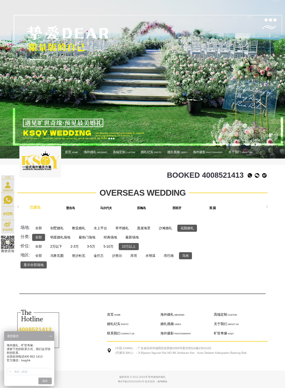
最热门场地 (87, 237)
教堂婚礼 (78, 228)
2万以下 (56, 246)
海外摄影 (208, 152)
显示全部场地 (34, 265)
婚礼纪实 (151, 152)
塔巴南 (169, 255)
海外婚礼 (95, 152)
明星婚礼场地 (60, 237)
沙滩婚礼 (165, 228)
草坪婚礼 (122, 228)
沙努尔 (117, 255)
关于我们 (240, 152)
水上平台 (100, 228)
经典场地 (110, 237)
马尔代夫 (106, 208)
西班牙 (177, 208)
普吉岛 (70, 208)
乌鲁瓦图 (57, 255)
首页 (71, 152)
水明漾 (150, 255)
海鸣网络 (162, 381)
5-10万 (108, 246)
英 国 (212, 208)
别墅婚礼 (57, 228)
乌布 (185, 255)
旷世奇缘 (224, 333)
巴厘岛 (35, 207)
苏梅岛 (141, 208)
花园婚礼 (187, 228)
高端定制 (124, 152)
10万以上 (129, 246)
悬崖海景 (143, 228)
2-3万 (75, 246)
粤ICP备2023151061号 (131, 381)
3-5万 (91, 246)
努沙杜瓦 (78, 255)
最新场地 (132, 237)
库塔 (133, 255)
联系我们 (120, 333)
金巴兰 (99, 255)
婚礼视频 (177, 152)
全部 (38, 228)
